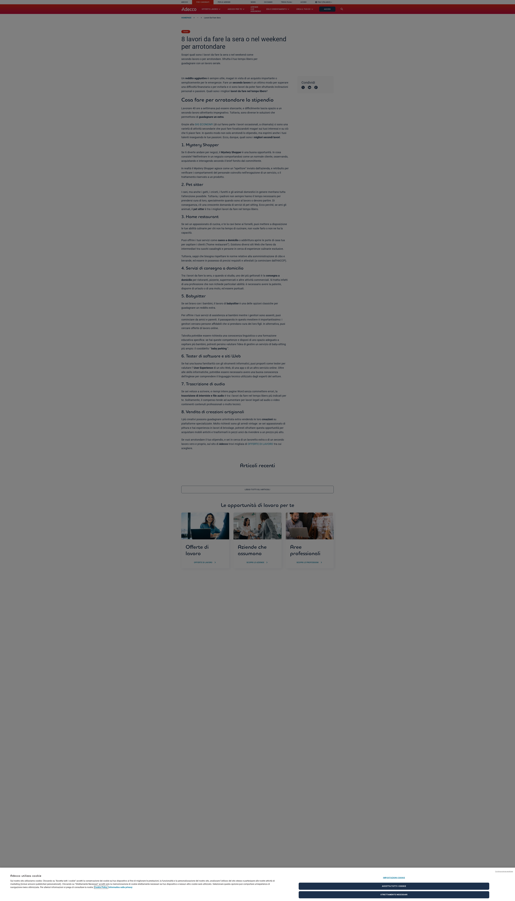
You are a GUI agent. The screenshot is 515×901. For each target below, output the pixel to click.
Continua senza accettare (504, 871)
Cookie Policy (101, 887)
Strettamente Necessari (393, 894)
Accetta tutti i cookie (394, 886)
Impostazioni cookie (394, 878)
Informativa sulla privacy (120, 887)
